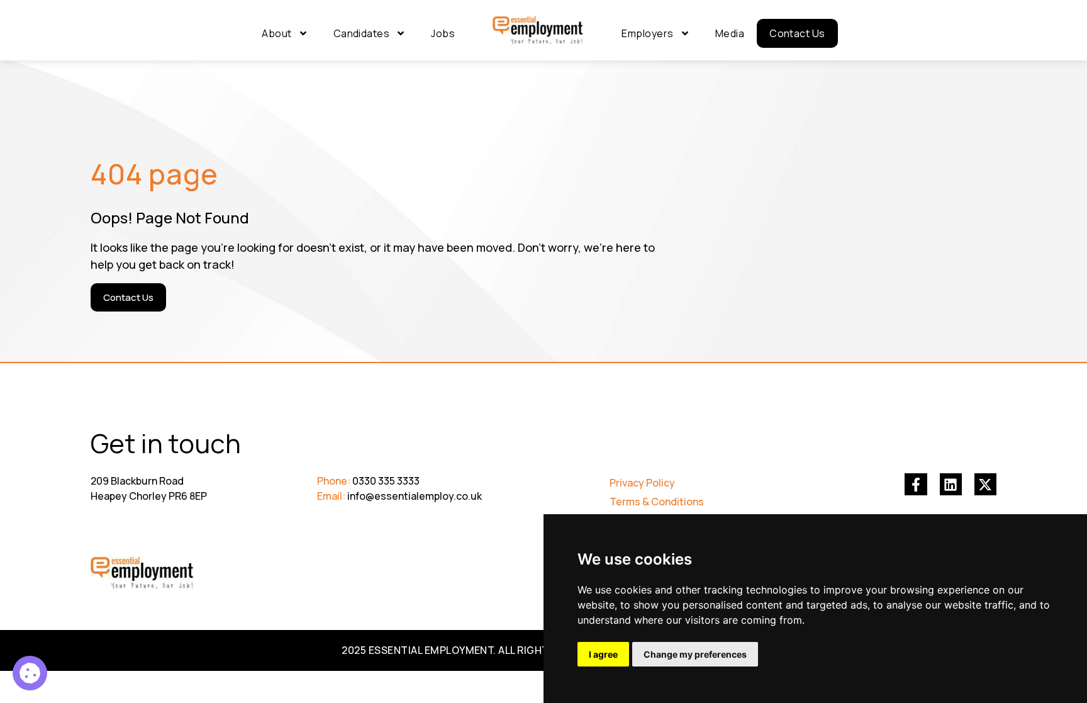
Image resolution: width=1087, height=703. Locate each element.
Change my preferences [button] (695, 654)
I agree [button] (603, 654)
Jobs (443, 33)
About (276, 33)
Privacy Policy (642, 483)
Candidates (361, 33)
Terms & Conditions (657, 502)
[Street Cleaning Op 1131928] (30, 673)
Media (729, 33)
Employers (647, 33)
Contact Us (797, 33)
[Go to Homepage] (538, 31)
